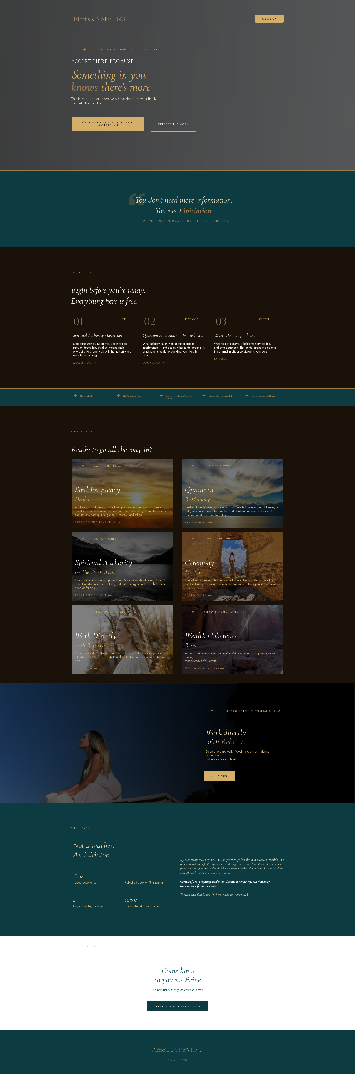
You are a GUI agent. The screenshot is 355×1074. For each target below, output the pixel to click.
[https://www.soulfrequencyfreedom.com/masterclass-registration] (101, 322)
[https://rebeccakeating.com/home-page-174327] (173, 322)
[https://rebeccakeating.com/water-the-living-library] (244, 322)
